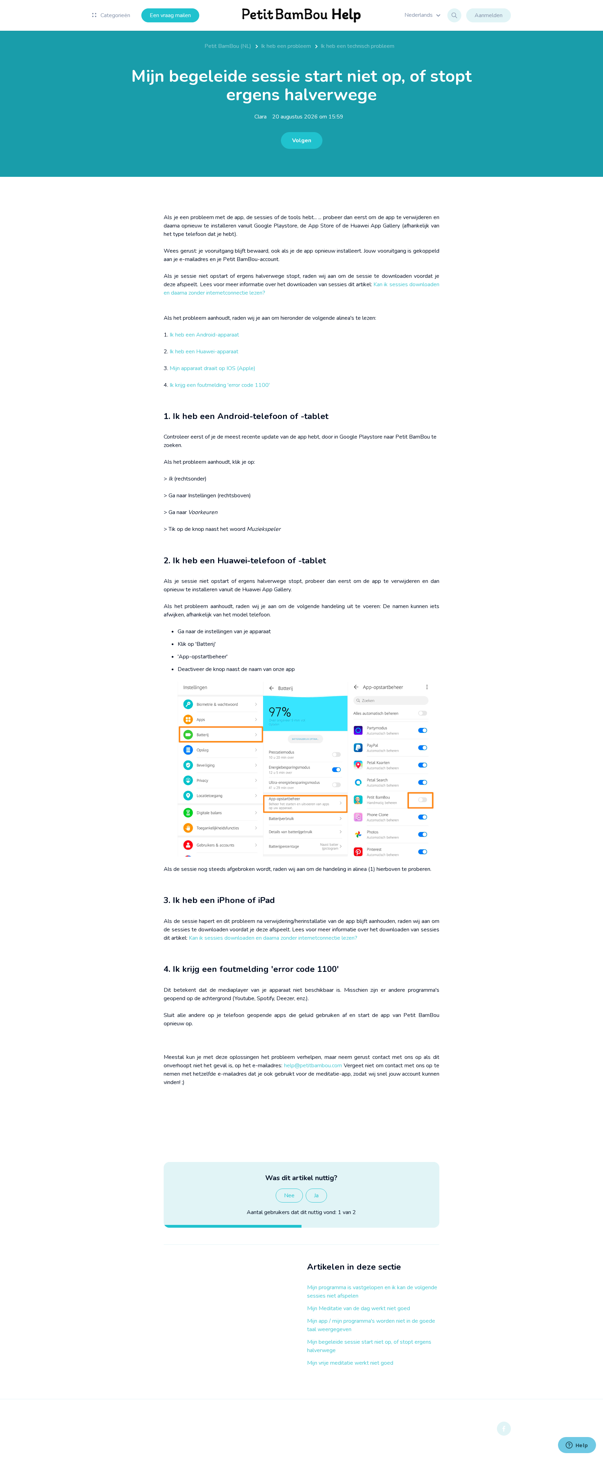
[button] (423, 15)
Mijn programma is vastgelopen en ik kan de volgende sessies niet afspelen (372, 1292)
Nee (289, 1195)
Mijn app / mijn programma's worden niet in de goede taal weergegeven (371, 1325)
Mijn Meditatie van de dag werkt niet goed (358, 1308)
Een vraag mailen (170, 15)
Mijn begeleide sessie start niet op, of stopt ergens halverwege (369, 1346)
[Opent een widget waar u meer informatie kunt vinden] (577, 1446)
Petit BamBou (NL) (227, 46)
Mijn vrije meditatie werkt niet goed (350, 1363)
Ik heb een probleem (286, 46)
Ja (316, 1195)
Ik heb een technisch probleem (357, 46)
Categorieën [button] (114, 15)
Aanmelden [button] (488, 15)
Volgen (301, 140)
